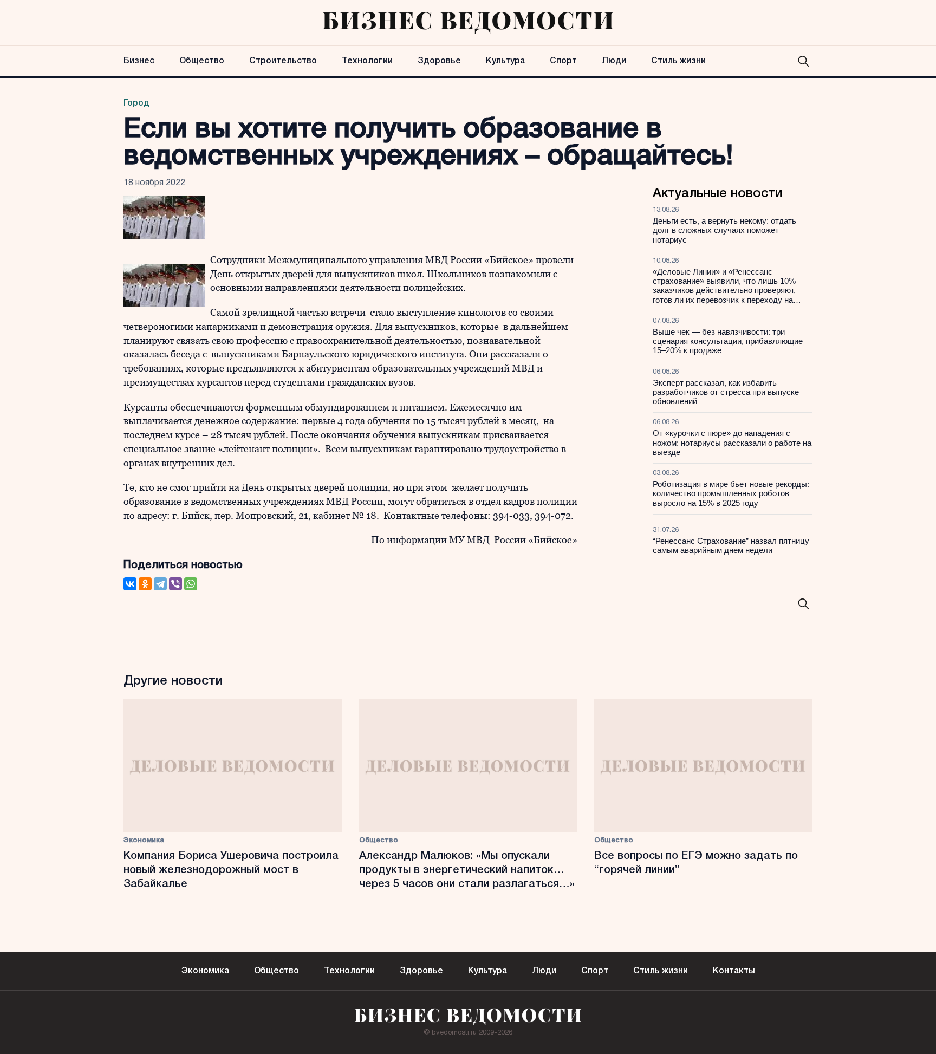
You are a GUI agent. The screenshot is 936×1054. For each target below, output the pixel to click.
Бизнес (138, 61)
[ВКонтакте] (129, 583)
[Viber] (175, 583)
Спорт (563, 61)
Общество (201, 61)
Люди (614, 61)
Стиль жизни (678, 61)
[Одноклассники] (145, 583)
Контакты (734, 971)
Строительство (283, 61)
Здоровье (439, 61)
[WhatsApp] (190, 583)
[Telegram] (160, 583)
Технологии (367, 61)
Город (136, 103)
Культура (505, 61)
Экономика (143, 840)
